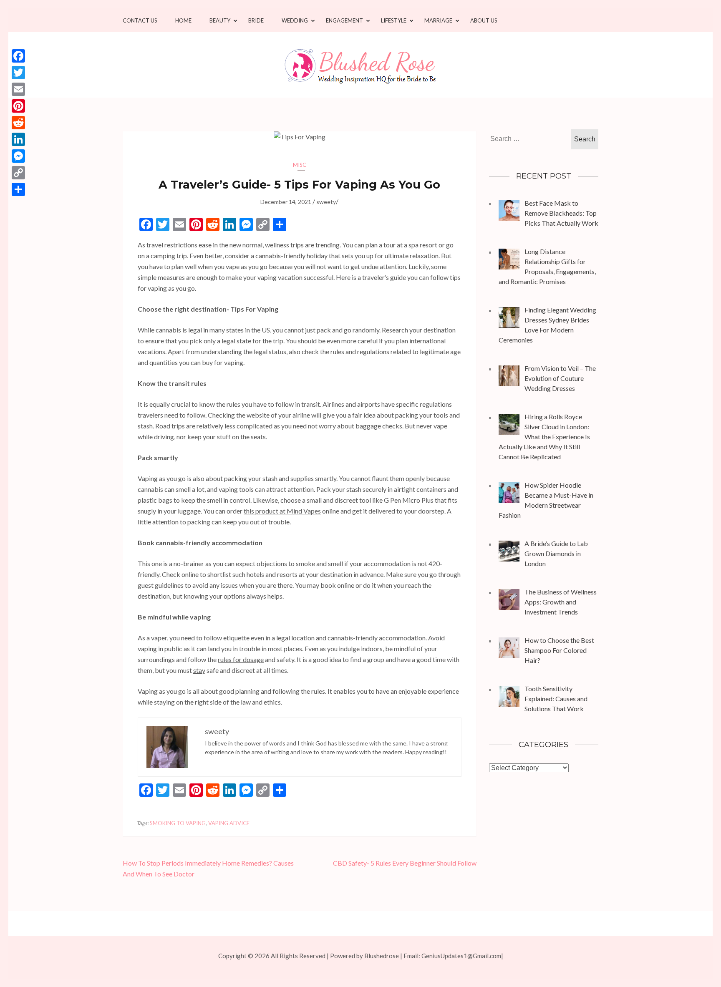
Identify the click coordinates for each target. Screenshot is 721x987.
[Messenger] (18, 156)
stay (199, 670)
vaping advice (229, 823)
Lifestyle (393, 21)
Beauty (219, 21)
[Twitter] (18, 72)
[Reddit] (18, 122)
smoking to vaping (178, 823)
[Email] (18, 89)
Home (183, 21)
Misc (299, 164)
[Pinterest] (18, 106)
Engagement (344, 21)
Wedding (295, 21)
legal (283, 638)
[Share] (18, 189)
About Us (483, 21)
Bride (256, 21)
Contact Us (140, 21)
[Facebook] (18, 56)
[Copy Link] (18, 172)
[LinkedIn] (18, 139)
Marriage (438, 21)
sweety (326, 201)
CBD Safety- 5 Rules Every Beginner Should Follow (404, 863)
